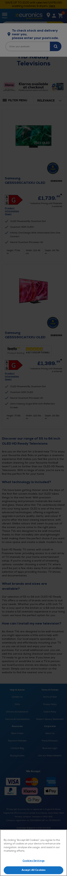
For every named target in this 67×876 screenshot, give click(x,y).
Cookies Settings (33, 860)
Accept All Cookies (33, 870)
